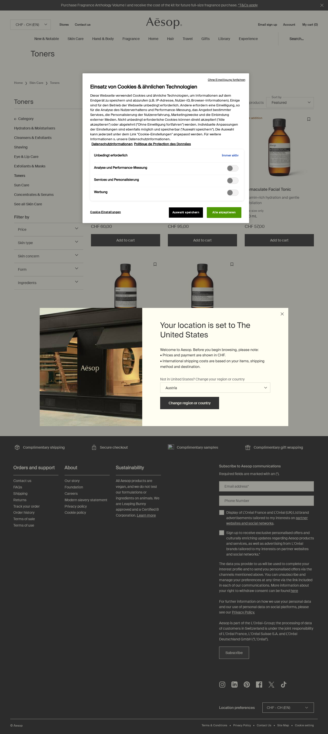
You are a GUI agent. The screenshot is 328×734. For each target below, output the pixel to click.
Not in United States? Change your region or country (202, 379)
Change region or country (190, 403)
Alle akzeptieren (223, 212)
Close (282, 314)
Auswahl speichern (185, 212)
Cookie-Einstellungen (105, 212)
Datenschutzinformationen (112, 144)
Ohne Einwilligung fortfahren (226, 80)
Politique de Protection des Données (162, 144)
